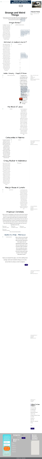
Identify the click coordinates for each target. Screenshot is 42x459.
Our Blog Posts (33, 409)
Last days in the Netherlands (34, 206)
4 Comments (32, 143)
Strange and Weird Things (35, 415)
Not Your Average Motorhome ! (25, 92)
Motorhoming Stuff (34, 412)
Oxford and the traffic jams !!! (34, 335)
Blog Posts (14, 451)
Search (31, 425)
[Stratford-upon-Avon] (35, 368)
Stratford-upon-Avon (33, 399)
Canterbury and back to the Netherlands (35, 270)
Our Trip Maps (33, 410)
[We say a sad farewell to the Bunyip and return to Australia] (35, 109)
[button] (19, 45)
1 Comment (32, 401)
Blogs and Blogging (24, 57)
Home (13, 443)
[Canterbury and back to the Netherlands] (35, 239)
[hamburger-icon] (21, 6)
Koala (22, 35)
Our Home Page (33, 407)
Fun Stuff (32, 416)
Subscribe (23, 20)
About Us (13, 445)
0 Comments (32, 78)
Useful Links (33, 413)
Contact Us (32, 418)
